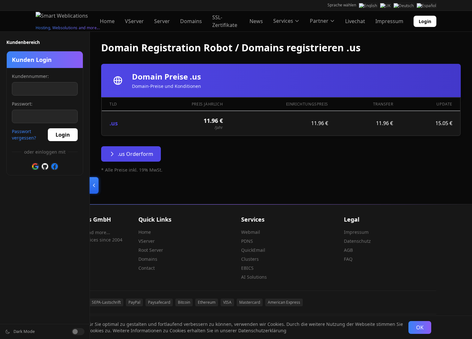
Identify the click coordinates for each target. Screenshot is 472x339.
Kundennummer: (30, 76)
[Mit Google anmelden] (35, 166)
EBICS (247, 268)
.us (113, 123)
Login (425, 21)
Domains (191, 21)
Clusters (250, 259)
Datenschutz (357, 241)
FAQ (348, 259)
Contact (146, 268)
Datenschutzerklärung (262, 330)
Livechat (355, 21)
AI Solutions (254, 277)
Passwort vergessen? (24, 134)
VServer (134, 21)
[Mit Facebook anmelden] (54, 166)
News (256, 21)
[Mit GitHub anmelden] (44, 166)
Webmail (250, 232)
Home (107, 21)
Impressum (389, 21)
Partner (319, 20)
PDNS (247, 241)
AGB (348, 250)
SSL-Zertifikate (224, 21)
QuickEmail (253, 250)
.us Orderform (135, 153)
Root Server (150, 250)
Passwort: (22, 104)
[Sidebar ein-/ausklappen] (94, 185)
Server (162, 21)
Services (283, 20)
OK (420, 327)
